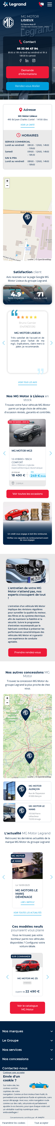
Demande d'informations (27, 72)
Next (51, 342)
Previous (3, 342)
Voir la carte (28, 124)
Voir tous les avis (27, 382)
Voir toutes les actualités (27, 912)
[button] (27, 219)
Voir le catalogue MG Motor (27, 1007)
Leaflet (30, 259)
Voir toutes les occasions (28, 493)
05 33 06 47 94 (27, 48)
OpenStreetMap (44, 259)
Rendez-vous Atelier (27, 86)
